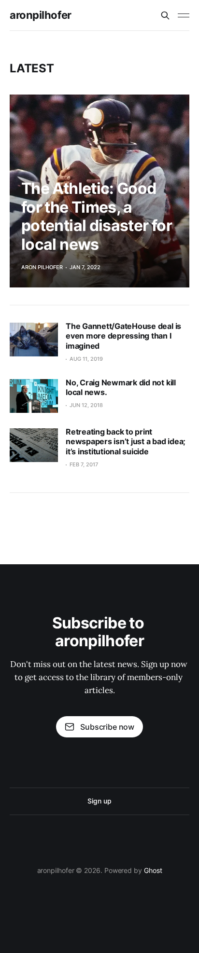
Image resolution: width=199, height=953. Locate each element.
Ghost (153, 870)
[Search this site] (165, 15)
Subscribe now (107, 727)
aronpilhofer (40, 15)
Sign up (99, 801)
